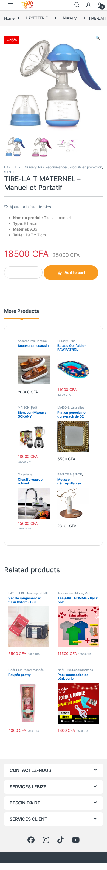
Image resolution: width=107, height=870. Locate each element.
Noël (11, 670)
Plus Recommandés (53, 167)
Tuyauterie (25, 474)
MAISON (23, 407)
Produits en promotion (85, 167)
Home (9, 18)
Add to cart (74, 272)
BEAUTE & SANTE (69, 474)
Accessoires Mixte (70, 593)
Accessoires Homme (32, 341)
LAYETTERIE (37, 18)
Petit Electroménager (29, 409)
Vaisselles (77, 407)
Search (77, 5)
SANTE (9, 172)
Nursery (70, 18)
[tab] (21, 314)
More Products (21, 311)
